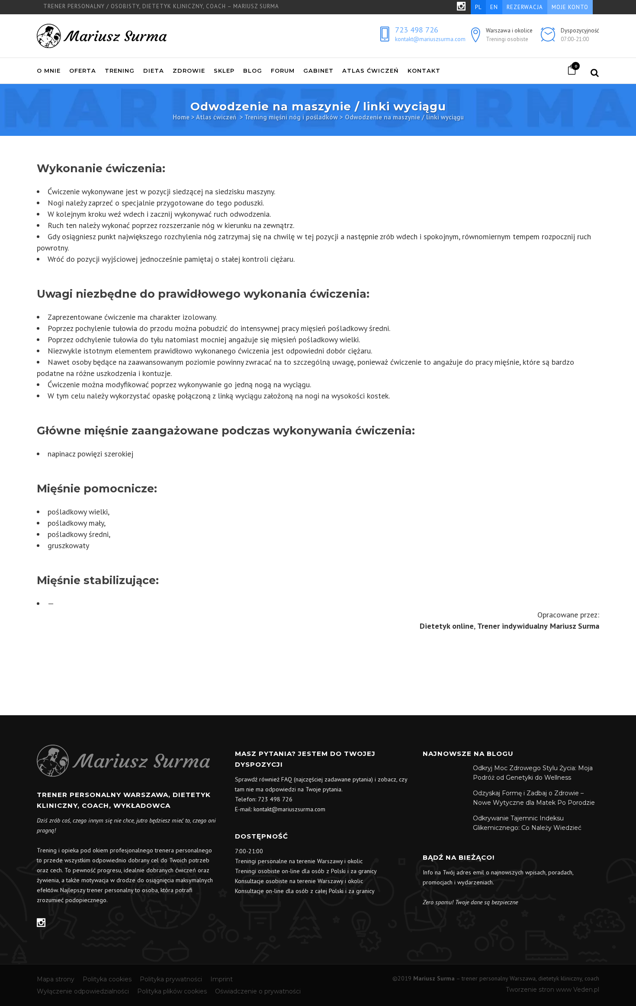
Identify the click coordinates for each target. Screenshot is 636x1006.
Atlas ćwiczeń (216, 117)
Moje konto (570, 7)
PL (478, 7)
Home (181, 117)
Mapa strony (55, 979)
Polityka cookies (107, 979)
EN (494, 7)
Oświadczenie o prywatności (258, 991)
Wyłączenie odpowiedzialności (83, 991)
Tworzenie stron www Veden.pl (552, 989)
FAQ (286, 779)
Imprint (221, 979)
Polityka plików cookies (172, 991)
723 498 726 (416, 30)
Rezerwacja (525, 7)
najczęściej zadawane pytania (333, 779)
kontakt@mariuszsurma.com (430, 39)
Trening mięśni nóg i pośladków (291, 117)
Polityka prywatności (171, 979)
